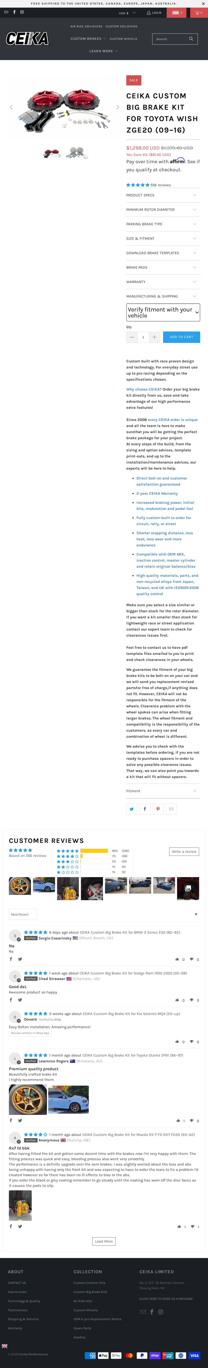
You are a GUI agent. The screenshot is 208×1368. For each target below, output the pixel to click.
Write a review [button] (184, 851)
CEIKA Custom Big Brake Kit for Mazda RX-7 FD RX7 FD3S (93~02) (138, 1134)
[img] (35, 932)
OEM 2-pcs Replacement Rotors (98, 1319)
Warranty (15, 1328)
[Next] (117, 107)
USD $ (124, 13)
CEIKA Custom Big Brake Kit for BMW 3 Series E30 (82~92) (130, 932)
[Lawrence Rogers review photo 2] (68, 1099)
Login (157, 12)
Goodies (80, 1337)
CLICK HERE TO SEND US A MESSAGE (166, 1299)
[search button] (191, 39)
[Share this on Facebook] (145, 809)
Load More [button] (104, 1241)
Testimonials (18, 1310)
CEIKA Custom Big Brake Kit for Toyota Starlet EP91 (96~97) (132, 1055)
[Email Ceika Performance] (6, 12)
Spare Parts (82, 1328)
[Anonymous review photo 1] (20, 1205)
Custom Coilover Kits (90, 1283)
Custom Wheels (86, 1310)
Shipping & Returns (23, 1319)
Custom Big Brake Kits (90, 1292)
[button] (176, 13)
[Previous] (12, 107)
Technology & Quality (24, 1301)
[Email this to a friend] (171, 809)
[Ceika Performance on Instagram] (22, 12)
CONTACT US (17, 1283)
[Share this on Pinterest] (158, 809)
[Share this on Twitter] (131, 809)
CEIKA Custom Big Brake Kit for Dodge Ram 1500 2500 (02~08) (133, 973)
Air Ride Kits (83, 1301)
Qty (129, 327)
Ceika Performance (34, 1354)
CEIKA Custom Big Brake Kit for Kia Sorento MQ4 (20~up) (131, 1013)
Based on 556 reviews (27, 855)
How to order (17, 1292)
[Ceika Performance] (28, 39)
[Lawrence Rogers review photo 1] (28, 1099)
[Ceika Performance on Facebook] (14, 12)
